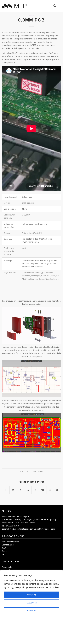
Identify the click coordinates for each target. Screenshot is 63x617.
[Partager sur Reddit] (50, 490)
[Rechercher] (53, 6)
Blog (31, 15)
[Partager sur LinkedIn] (28, 490)
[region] (31, 593)
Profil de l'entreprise (10, 541)
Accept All (31, 594)
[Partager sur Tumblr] (35, 490)
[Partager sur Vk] (42, 490)
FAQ (3, 554)
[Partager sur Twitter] (13, 490)
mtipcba (40, 472)
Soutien (5, 551)
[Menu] (59, 5)
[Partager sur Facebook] (5, 490)
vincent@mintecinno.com (44, 529)
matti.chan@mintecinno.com (22, 529)
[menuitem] (53, 6)
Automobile (7, 567)
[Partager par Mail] (57, 490)
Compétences (7, 545)
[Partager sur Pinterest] (20, 490)
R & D (4, 548)
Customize (32, 602)
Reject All (31, 610)
